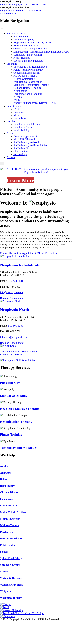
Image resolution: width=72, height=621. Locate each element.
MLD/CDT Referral (24, 139)
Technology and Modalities (27, 54)
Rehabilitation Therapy (25, 45)
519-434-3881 (33, 10)
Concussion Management (26, 72)
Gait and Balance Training (27, 87)
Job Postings (20, 154)
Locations (12, 121)
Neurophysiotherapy (24, 78)
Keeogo (17, 96)
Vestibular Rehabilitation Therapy (31, 84)
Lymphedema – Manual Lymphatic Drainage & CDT (41, 51)
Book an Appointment (25, 136)
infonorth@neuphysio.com (14, 4)
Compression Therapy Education (30, 48)
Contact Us (6, 253)
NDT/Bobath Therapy (25, 75)
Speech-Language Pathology (29, 60)
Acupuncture (20, 90)
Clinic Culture (20, 151)
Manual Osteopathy (23, 39)
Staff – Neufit (20, 148)
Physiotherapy (20, 36)
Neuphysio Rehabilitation (26, 124)
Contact (11, 157)
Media (16, 115)
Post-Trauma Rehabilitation (27, 81)
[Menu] (2, 28)
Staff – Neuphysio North (26, 142)
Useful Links (20, 118)
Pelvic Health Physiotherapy (28, 69)
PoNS (16, 99)
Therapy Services (16, 33)
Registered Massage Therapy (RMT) (32, 42)
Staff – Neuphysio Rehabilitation (30, 145)
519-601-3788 (39, 4)
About (10, 133)
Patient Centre (14, 106)
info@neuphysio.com (11, 10)
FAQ (16, 109)
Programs (12, 63)
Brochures (18, 112)
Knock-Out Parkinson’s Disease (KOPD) (35, 102)
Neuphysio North (22, 127)
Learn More (20, 180)
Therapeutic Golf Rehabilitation (30, 66)
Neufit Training (21, 57)
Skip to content (8, 13)
